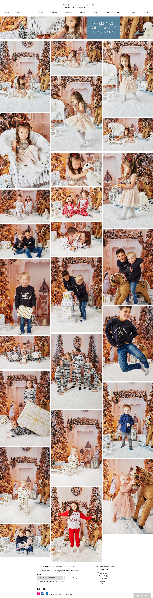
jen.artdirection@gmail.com (107, 566)
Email (39, 574)
